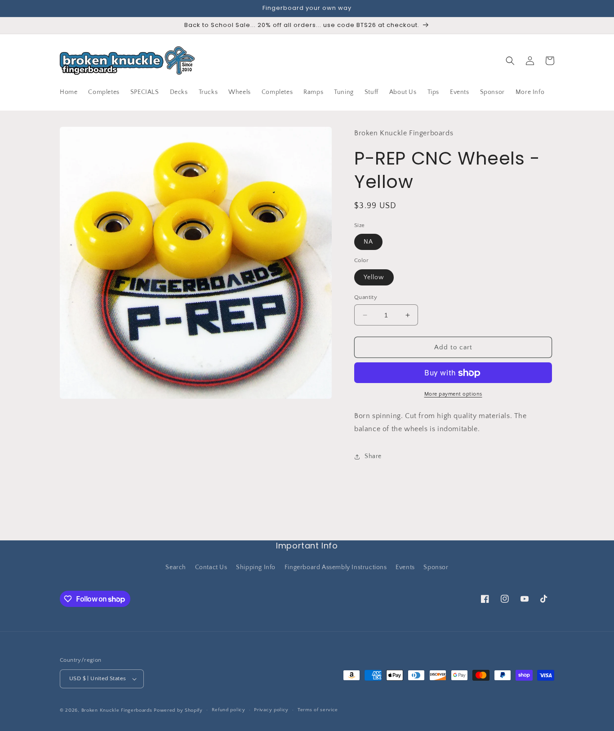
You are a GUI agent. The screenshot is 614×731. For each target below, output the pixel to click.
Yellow (374, 277)
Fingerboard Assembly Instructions (336, 567)
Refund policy (228, 710)
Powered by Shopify (178, 710)
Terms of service (318, 710)
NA (368, 242)
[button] (510, 61)
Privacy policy (271, 710)
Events (405, 567)
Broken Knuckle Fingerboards (116, 710)
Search (175, 567)
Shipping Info (256, 567)
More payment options (453, 394)
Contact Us (211, 567)
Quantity (365, 297)
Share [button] (373, 456)
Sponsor (435, 567)
